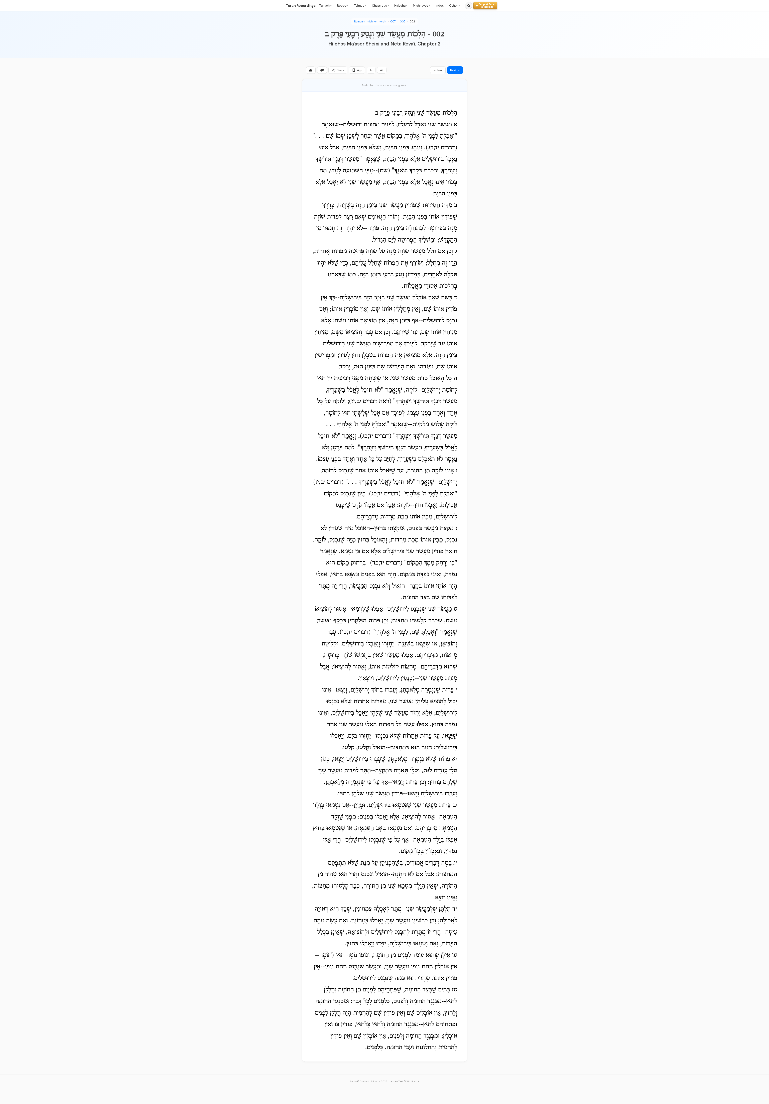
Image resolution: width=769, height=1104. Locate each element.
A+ (381, 70)
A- (371, 70)
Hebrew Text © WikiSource (404, 1081)
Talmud (360, 6)
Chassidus (380, 6)
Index (440, 6)
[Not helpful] (322, 70)
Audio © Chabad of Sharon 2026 (368, 1081)
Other (454, 6)
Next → (455, 70)
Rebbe (342, 6)
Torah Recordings (301, 5)
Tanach (325, 6)
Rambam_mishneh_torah (370, 21)
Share (340, 70)
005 (403, 21)
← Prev (438, 70)
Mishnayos (421, 6)
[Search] (468, 5)
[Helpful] (311, 70)
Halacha (400, 6)
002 (412, 21)
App (359, 70)
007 (393, 21)
